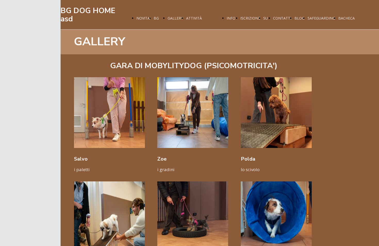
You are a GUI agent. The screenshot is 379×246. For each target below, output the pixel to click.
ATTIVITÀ (194, 18)
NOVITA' (143, 18)
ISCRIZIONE (250, 18)
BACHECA (346, 18)
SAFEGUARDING (321, 18)
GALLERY (175, 18)
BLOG (299, 18)
